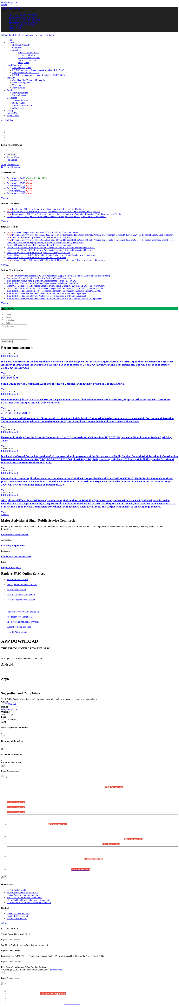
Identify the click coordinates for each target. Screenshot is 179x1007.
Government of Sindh (16, 890)
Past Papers (12, 160)
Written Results (19, 95)
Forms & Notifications (22, 105)
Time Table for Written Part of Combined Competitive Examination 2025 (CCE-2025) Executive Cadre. (55, 288)
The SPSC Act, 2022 (21, 67)
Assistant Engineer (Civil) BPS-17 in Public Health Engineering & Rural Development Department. (51, 255)
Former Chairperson (27, 60)
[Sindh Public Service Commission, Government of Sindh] (27, 35)
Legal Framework (15, 65)
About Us (16, 50)
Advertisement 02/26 (19, 183)
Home (9, 40)
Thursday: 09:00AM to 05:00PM (23, 23)
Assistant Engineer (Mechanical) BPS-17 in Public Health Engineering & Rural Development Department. (56, 260)
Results (10, 90)
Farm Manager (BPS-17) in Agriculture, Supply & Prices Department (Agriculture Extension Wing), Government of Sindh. (64, 214)
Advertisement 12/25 (19, 191)
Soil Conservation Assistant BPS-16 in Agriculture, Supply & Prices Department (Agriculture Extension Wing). (58, 276)
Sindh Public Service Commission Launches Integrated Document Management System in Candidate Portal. (63, 383)
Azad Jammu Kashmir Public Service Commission (29, 902)
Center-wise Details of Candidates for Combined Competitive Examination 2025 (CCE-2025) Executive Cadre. (56, 286)
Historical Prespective (21, 45)
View (3, 373)
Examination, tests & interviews (16, 556)
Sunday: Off (14, 30)
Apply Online (13, 115)
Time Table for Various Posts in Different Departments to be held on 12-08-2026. (42, 283)
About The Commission (28, 52)
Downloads (12, 98)
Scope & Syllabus (20, 100)
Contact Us (12, 113)
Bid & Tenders (18, 103)
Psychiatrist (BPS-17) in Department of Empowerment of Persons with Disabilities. (46, 209)
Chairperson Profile (26, 55)
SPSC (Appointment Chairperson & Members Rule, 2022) (38, 70)
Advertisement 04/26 (27, 178)
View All (5, 198)
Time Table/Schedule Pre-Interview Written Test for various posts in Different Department (46, 293)
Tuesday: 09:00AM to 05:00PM (23, 18)
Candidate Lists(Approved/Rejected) (28, 80)
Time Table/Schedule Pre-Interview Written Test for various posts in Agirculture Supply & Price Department (54, 298)
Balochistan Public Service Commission (24, 897)
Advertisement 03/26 (19, 180)
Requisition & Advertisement (15, 534)
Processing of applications (13, 545)
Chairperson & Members (29, 57)
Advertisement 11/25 (19, 193)
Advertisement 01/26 (19, 186)
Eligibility (11, 77)
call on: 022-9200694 (12, 8)
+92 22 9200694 (8, 704)
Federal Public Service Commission (22, 892)
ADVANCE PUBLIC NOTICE (15, 413)
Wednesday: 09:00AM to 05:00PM (24, 20)
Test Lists (16, 85)
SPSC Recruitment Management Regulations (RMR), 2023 (38, 75)
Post (17, 918)
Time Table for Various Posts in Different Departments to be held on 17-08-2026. (42, 281)
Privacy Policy (56, 970)
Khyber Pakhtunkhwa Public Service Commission (29, 900)
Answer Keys (18, 108)
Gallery (10, 110)
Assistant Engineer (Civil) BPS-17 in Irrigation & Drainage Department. (38, 252)
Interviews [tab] (12, 155)
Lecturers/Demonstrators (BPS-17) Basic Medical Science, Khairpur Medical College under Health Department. (56, 216)
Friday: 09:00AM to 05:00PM (22, 25)
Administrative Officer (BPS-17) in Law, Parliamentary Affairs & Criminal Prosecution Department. (53, 211)
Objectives (17, 47)
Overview (11, 42)
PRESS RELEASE (9, 356)
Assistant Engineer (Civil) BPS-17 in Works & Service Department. (36, 257)
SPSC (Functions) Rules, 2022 (25, 72)
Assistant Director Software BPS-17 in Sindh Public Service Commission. (39, 245)
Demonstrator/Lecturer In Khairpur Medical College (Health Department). (39, 278)
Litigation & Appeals (11, 567)
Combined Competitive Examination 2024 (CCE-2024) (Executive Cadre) (42, 232)
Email (17, 916)
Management (23, 62)
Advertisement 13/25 (19, 188)
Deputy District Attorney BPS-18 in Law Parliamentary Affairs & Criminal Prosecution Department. (51, 247)
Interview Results (20, 93)
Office (18, 913)
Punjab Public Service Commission (22, 895)
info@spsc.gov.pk (9, 2)
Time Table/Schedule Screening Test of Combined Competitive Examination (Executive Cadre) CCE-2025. (54, 291)
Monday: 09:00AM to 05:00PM (23, 15)
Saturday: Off (15, 28)
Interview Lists (18, 88)
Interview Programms (21, 82)
